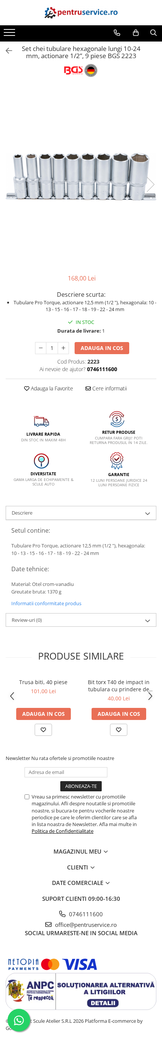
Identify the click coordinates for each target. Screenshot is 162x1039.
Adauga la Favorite (51, 388)
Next (150, 184)
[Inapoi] (5, 51)
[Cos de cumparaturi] (136, 32)
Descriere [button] (22, 512)
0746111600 (85, 914)
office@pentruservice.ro (85, 924)
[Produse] (10, 34)
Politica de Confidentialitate (62, 831)
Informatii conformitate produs (46, 603)
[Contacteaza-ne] (117, 32)
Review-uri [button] (27, 620)
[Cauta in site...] (153, 32)
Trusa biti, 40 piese (43, 682)
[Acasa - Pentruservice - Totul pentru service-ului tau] (81, 13)
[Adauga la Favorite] (43, 730)
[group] (81, 176)
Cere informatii (109, 388)
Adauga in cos (102, 347)
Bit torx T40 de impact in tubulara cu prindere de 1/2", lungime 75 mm (119, 685)
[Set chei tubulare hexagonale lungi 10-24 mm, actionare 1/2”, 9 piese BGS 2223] (81, 176)
